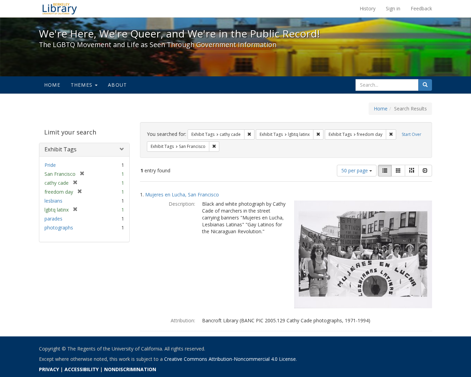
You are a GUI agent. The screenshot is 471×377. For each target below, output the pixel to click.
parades (53, 218)
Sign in (393, 8)
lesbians (53, 200)
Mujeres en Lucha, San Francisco (182, 194)
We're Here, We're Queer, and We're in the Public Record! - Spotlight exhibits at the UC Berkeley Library (60, 8)
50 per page (355, 170)
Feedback (421, 8)
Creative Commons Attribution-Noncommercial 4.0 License (230, 359)
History (367, 8)
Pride (50, 165)
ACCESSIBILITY (81, 369)
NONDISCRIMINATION (130, 369)
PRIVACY (49, 369)
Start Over (411, 134)
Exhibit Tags (60, 149)
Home (52, 85)
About (117, 85)
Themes (82, 85)
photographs (58, 227)
